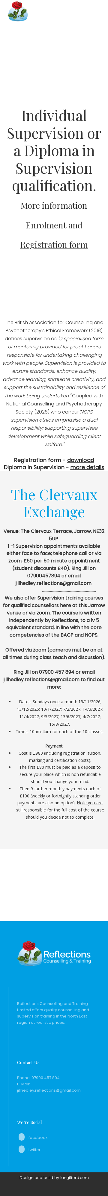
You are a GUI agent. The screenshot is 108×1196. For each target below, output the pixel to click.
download (80, 460)
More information (54, 205)
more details (87, 467)
